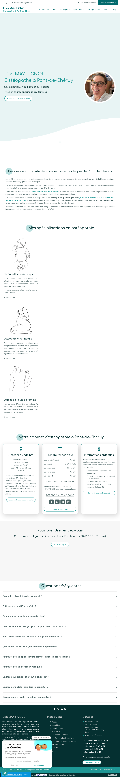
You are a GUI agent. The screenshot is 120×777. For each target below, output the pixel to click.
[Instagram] (68, 502)
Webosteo (71, 775)
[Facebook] (51, 502)
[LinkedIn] (62, 502)
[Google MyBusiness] (57, 502)
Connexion (112, 774)
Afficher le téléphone (89, 3)
